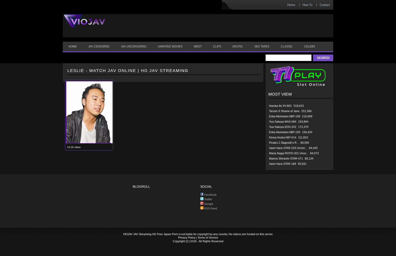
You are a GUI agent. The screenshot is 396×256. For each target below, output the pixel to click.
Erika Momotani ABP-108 (284, 116)
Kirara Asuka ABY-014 (282, 137)
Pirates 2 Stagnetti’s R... (284, 142)
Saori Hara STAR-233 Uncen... (288, 148)
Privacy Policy (186, 237)
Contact (325, 5)
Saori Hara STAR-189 (282, 163)
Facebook (210, 194)
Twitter (208, 199)
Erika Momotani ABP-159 (284, 132)
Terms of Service (208, 237)
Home (291, 5)
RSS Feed (210, 208)
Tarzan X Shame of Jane (284, 111)
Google (208, 204)
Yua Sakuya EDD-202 (282, 127)
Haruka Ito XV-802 (280, 105)
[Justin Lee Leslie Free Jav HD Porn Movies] (89, 142)
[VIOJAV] (84, 25)
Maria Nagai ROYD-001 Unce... (288, 153)
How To (307, 5)
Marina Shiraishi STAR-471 (286, 158)
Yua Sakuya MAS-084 (282, 121)
